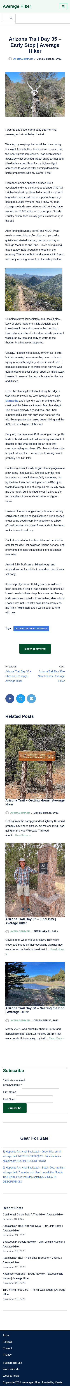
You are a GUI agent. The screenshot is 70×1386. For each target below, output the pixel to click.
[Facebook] (9, 698)
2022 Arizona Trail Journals (31, 628)
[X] (20, 698)
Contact (7, 1348)
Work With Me (11, 1369)
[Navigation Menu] (63, 6)
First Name (9, 1091)
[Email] (31, 698)
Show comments (35, 648)
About (6, 1335)
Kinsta (58, 1382)
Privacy (7, 1354)
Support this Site (12, 1362)
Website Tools (11, 1375)
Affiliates (8, 1341)
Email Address (12, 1084)
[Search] (11, 17)
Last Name (9, 1099)
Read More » (23, 835)
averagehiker (23, 58)
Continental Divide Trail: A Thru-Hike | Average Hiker (33, 1214)
